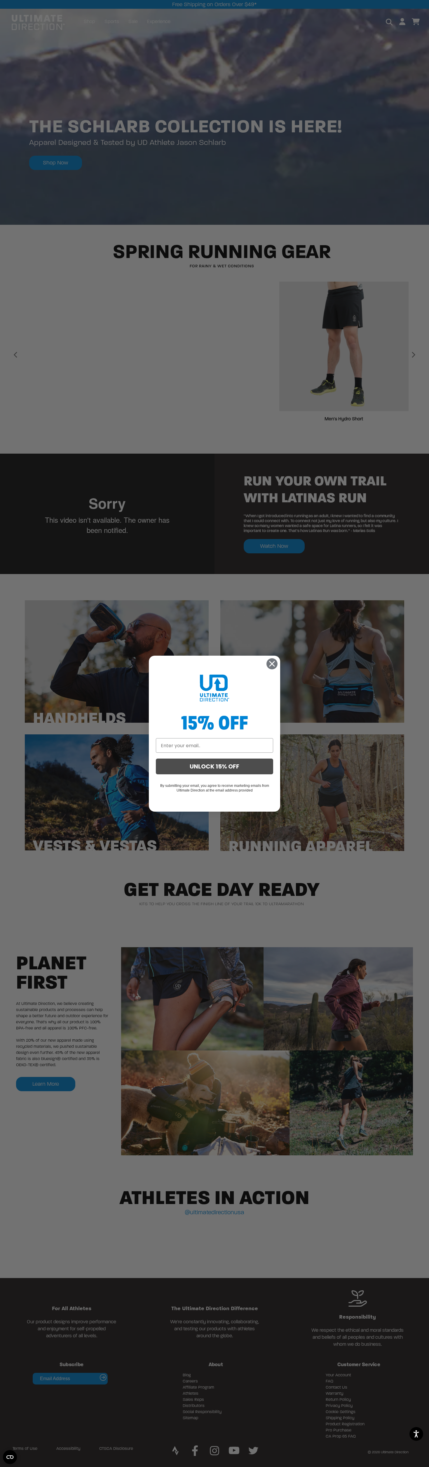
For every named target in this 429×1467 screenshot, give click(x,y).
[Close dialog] (272, 664)
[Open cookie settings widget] (10, 1457)
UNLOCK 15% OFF (214, 766)
